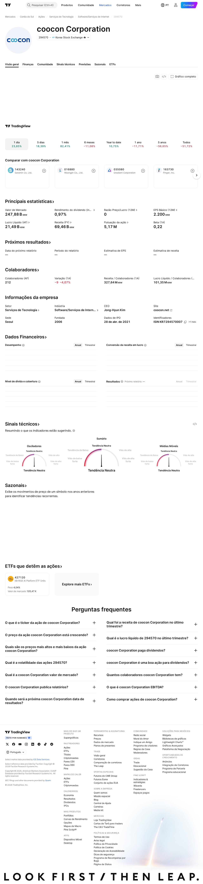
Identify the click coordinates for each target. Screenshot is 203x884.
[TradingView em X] (7, 744)
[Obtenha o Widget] (164, 76)
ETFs (66, 751)
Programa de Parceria (173, 768)
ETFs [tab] (112, 64)
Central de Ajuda (102, 803)
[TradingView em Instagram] (26, 744)
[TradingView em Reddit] (51, 744)
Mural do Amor (141, 738)
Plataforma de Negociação (176, 749)
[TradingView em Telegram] (39, 744)
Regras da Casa (142, 749)
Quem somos (100, 792)
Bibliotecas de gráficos (174, 738)
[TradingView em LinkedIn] (32, 744)
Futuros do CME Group (105, 775)
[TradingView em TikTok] (45, 744)
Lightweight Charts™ (172, 742)
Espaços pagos (141, 792)
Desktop (68, 843)
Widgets (166, 735)
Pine (66, 768)
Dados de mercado (104, 742)
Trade (137, 762)
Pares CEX (69, 761)
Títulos (67, 754)
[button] (75, 5)
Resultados (69, 798)
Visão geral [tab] (12, 64)
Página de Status (102, 864)
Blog (96, 799)
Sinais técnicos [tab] (66, 64)
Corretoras (123, 5)
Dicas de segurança (104, 854)
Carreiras (98, 806)
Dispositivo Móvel (73, 839)
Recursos (98, 735)
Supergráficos (71, 737)
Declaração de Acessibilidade (109, 850)
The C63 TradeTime (104, 827)
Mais (138, 5)
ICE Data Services (41, 759)
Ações (67, 747)
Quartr (48, 780)
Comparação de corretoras (108, 762)
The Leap (99, 766)
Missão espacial (102, 796)
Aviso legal (99, 840)
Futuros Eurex (101, 779)
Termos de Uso (101, 836)
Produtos (67, 5)
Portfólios (68, 815)
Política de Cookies (103, 847)
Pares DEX (69, 765)
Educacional (140, 766)
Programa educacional (174, 772)
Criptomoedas (71, 758)
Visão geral (99, 755)
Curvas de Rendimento (75, 819)
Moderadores (140, 752)
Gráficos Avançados (172, 745)
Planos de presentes (104, 745)
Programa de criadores (145, 745)
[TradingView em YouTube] (20, 744)
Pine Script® (70, 829)
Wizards (138, 785)
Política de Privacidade (106, 843)
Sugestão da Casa (143, 769)
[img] (84, 37)
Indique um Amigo (143, 742)
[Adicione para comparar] (44, 170)
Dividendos (69, 802)
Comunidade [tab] (45, 64)
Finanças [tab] (28, 64)
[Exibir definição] (28, 209)
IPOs (66, 805)
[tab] (78, 345)
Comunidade (86, 5)
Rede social (139, 735)
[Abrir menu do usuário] (176, 5)
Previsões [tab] (85, 64)
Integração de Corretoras (175, 765)
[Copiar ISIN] (185, 322)
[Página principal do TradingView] (8, 5)
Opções (68, 822)
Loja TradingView (102, 820)
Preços (97, 738)
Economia (69, 795)
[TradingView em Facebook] (13, 744)
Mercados (105, 5)
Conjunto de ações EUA (106, 782)
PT (167, 5)
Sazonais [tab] (100, 64)
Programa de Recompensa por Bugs (109, 859)
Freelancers (140, 789)
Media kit (98, 810)
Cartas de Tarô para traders (108, 823)
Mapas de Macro (72, 826)
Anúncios (167, 761)
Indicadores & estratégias (141, 780)
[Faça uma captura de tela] (157, 76)
